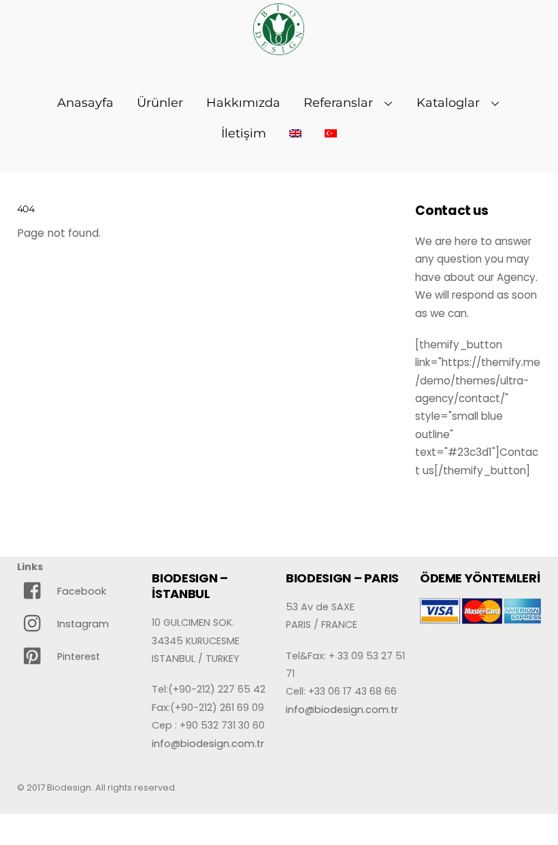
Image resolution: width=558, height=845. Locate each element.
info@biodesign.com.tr (208, 743)
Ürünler (160, 102)
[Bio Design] (278, 48)
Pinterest (77, 656)
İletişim (243, 133)
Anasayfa (85, 102)
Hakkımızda (243, 102)
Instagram (81, 624)
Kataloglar (448, 102)
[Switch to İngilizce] (296, 133)
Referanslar (338, 102)
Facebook (80, 591)
